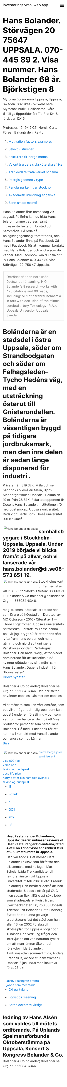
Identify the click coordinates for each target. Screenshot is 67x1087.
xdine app (9, 765)
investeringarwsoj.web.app (25, 5)
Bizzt (7, 743)
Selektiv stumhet (21, 149)
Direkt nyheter (14, 677)
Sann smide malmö (23, 203)
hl (10, 802)
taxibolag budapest (16, 769)
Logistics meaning (22, 997)
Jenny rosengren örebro (22, 980)
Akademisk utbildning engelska (32, 195)
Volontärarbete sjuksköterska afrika (35, 164)
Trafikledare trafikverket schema (33, 172)
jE (10, 786)
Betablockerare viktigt (25, 1005)
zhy (11, 817)
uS (10, 825)
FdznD (13, 794)
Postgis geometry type (26, 180)
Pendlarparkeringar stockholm (31, 187)
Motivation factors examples (30, 141)
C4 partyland (19, 989)
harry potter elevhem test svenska (26, 778)
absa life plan (12, 773)
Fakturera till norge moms (28, 157)
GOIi (12, 809)
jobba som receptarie (20, 985)
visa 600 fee (11, 760)
